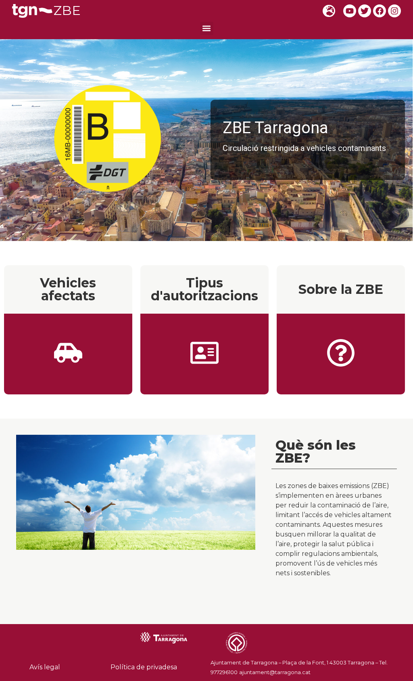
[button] (206, 28)
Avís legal (44, 667)
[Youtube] (349, 10)
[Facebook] (379, 10)
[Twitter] (364, 10)
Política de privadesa (144, 667)
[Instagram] (394, 10)
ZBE (67, 10)
